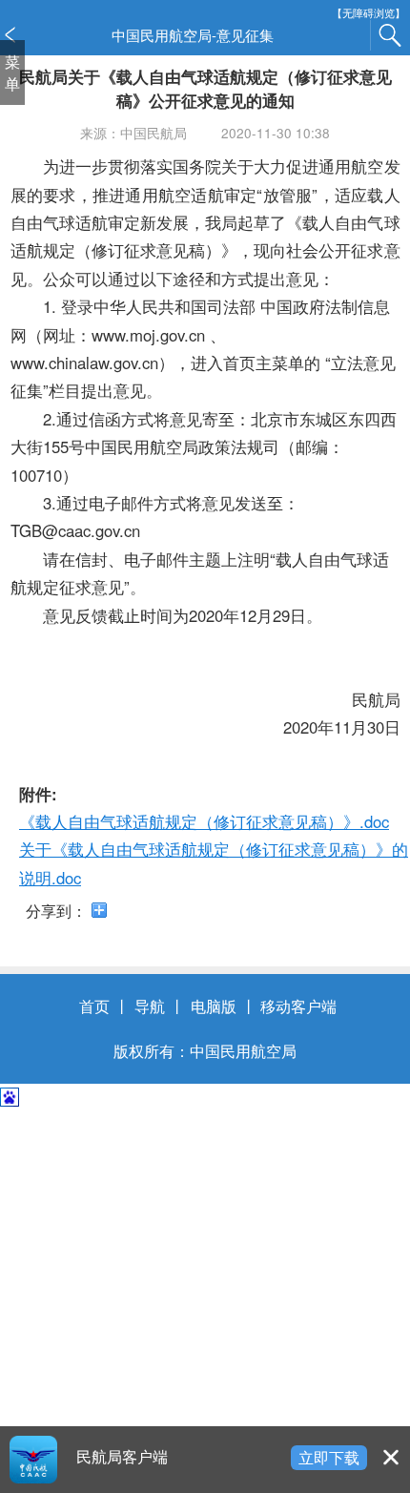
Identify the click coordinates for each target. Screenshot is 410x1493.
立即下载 (328, 1456)
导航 (149, 1005)
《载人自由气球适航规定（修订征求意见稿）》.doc (204, 821)
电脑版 (213, 1005)
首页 (94, 1005)
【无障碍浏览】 (368, 12)
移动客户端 (298, 1005)
